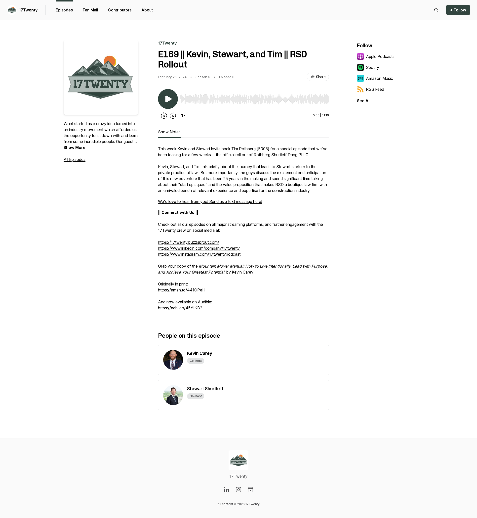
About (147, 9)
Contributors (119, 9)
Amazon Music (379, 78)
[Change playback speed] (183, 115)
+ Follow (458, 9)
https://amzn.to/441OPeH (181, 289)
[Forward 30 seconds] (172, 115)
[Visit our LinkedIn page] (226, 489)
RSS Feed (375, 89)
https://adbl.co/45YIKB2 (180, 307)
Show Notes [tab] (169, 131)
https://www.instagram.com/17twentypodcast (199, 254)
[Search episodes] (436, 10)
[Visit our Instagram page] (238, 489)
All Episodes (74, 159)
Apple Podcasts (380, 56)
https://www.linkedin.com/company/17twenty (199, 248)
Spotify (372, 67)
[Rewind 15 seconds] (163, 115)
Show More (74, 147)
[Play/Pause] (168, 99)
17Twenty (28, 9)
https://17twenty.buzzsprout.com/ (188, 242)
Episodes (64, 9)
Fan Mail (90, 9)
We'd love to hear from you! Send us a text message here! (210, 201)
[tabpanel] (243, 231)
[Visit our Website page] (250, 489)
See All (363, 100)
